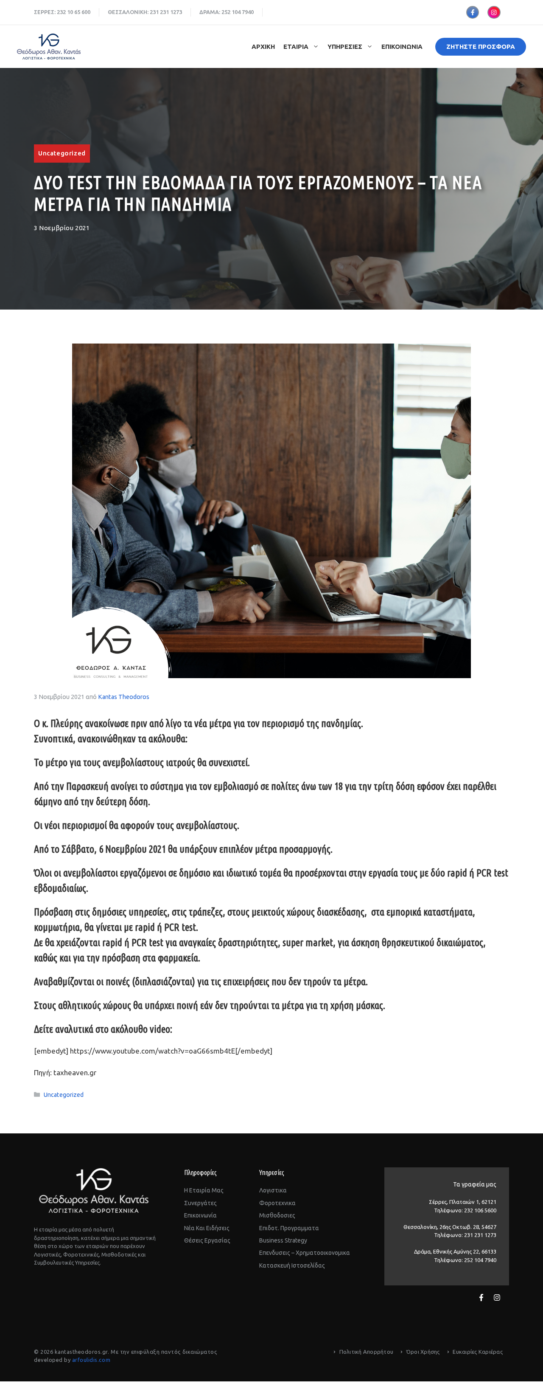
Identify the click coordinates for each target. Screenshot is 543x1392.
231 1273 (171, 12)
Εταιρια (295, 46)
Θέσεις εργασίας (207, 1240)
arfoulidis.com (91, 1360)
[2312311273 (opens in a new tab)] (159, 12)
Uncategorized (62, 153)
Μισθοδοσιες (277, 1215)
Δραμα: (210, 12)
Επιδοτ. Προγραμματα (289, 1228)
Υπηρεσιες (344, 46)
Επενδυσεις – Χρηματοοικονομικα (304, 1252)
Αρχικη (263, 46)
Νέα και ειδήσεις (207, 1228)
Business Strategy (283, 1240)
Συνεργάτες (200, 1203)
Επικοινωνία (200, 1215)
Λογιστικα (273, 1190)
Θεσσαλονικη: (129, 12)
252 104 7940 (237, 12)
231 (154, 12)
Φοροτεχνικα (277, 1203)
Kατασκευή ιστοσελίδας (292, 1265)
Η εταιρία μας (204, 1190)
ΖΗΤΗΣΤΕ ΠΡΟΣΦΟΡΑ (480, 46)
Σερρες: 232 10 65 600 (62, 12)
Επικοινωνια (402, 46)
